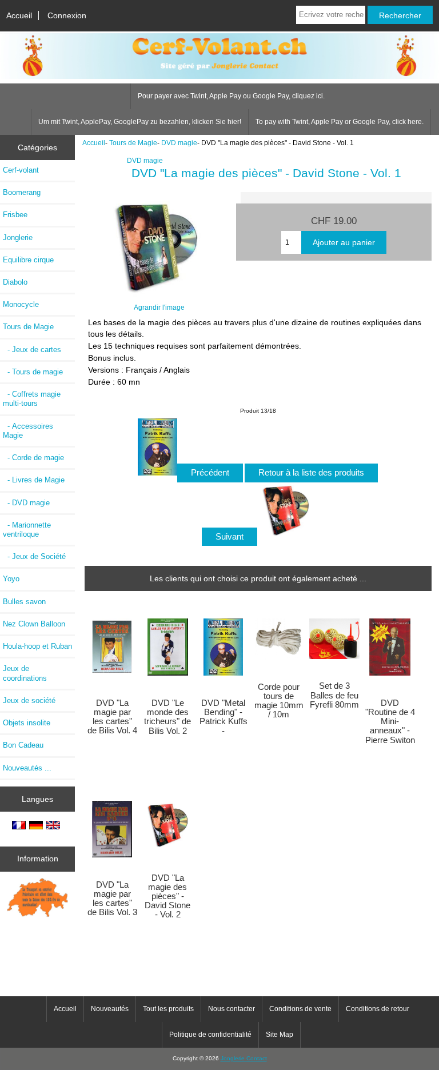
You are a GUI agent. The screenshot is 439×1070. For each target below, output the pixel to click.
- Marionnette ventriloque (27, 529)
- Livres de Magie (34, 480)
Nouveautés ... (27, 768)
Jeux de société (29, 700)
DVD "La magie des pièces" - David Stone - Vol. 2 (167, 896)
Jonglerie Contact (244, 1058)
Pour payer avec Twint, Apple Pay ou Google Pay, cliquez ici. (231, 96)
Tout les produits (168, 1009)
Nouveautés (110, 1009)
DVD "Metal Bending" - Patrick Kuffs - (223, 717)
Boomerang (22, 192)
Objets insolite (26, 722)
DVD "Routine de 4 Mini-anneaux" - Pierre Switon (390, 721)
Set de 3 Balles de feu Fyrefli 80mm (334, 695)
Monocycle (21, 304)
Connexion (66, 15)
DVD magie (179, 142)
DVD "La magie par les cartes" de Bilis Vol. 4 (112, 717)
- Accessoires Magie (28, 431)
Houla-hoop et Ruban (37, 646)
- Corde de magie (33, 457)
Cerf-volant (21, 170)
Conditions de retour (377, 1009)
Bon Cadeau (23, 745)
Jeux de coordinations (25, 673)
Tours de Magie (133, 142)
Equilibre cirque (28, 259)
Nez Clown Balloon (34, 624)
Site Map (279, 1035)
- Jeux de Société (34, 556)
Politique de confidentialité (210, 1035)
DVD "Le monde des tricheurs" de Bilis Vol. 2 (167, 717)
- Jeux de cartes (32, 349)
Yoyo (11, 578)
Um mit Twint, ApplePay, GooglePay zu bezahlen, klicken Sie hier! (139, 122)
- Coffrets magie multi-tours (32, 399)
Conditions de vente (300, 1009)
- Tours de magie (33, 372)
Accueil (19, 15)
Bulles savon (24, 601)
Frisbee (15, 214)
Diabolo (15, 282)
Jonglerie (18, 237)
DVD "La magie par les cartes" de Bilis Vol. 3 (112, 898)
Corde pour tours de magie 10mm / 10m (279, 701)
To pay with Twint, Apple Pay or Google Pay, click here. (340, 122)
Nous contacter (231, 1009)
